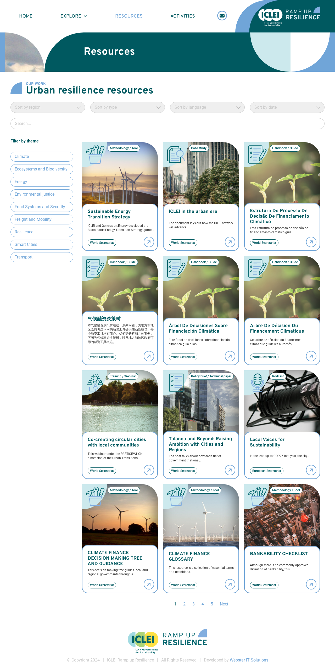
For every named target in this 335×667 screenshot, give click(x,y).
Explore (70, 16)
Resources (129, 16)
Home (25, 16)
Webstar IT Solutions (249, 660)
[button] (124, 148)
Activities (182, 16)
